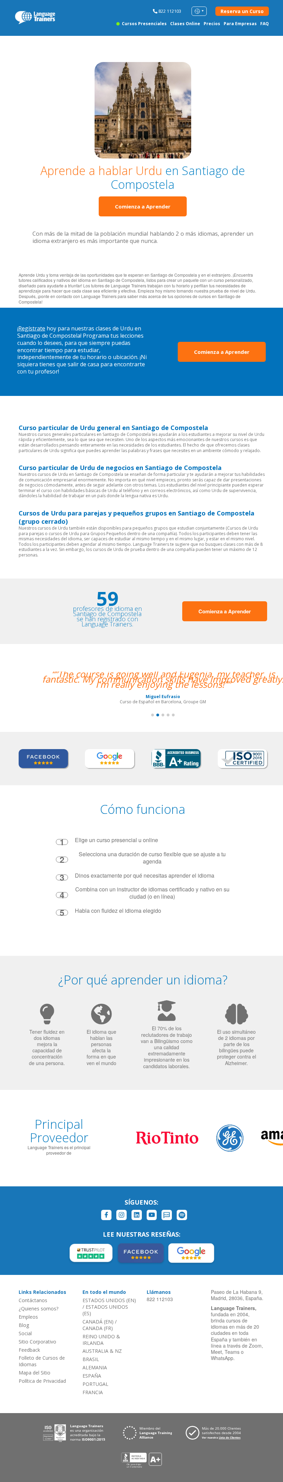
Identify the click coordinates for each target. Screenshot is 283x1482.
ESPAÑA (91, 1375)
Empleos (28, 1317)
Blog (24, 1325)
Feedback (29, 1350)
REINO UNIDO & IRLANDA (101, 1339)
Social (25, 1333)
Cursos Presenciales (144, 24)
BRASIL (90, 1359)
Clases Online (185, 24)
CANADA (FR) (97, 1328)
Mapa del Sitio (34, 1372)
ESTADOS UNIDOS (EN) (109, 1300)
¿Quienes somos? (38, 1308)
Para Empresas (240, 24)
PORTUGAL (95, 1384)
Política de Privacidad (42, 1381)
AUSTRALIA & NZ (102, 1351)
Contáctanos (33, 1300)
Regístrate (31, 328)
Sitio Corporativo (37, 1341)
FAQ (264, 24)
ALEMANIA (94, 1367)
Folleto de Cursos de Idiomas (42, 1361)
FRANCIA (92, 1392)
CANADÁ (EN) (98, 1321)
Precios (212, 24)
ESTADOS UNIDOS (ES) (105, 1310)
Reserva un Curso (242, 11)
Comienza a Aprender (142, 206)
